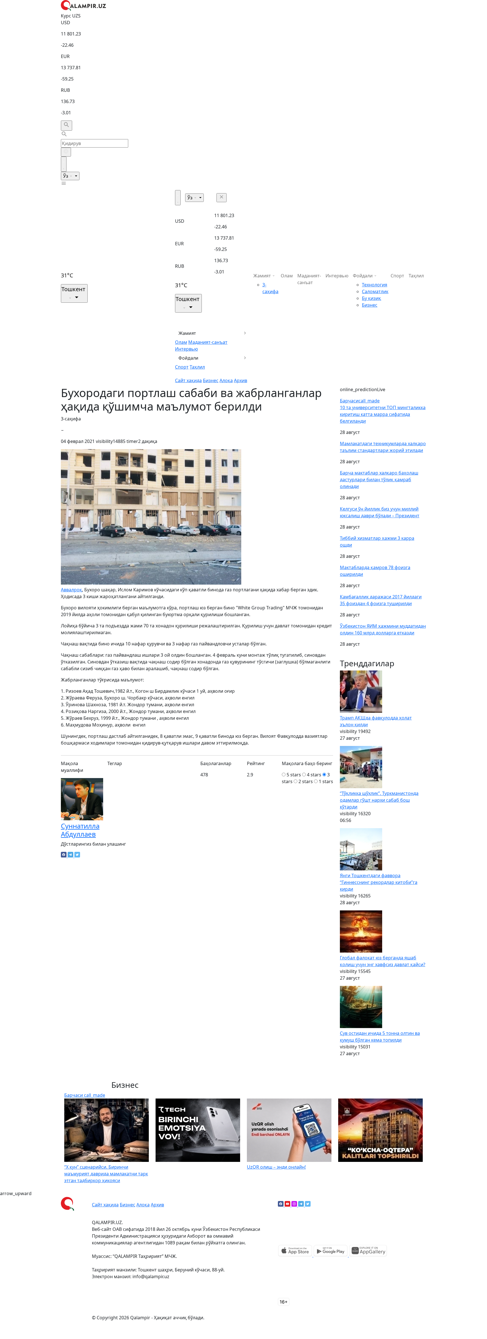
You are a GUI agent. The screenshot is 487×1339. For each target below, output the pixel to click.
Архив (240, 380)
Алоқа (226, 380)
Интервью (186, 349)
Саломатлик (375, 291)
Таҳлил (197, 367)
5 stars (294, 775)
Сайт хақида (188, 380)
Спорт (182, 367)
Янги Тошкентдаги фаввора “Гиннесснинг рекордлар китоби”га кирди (378, 882)
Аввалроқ (71, 590)
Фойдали (188, 358)
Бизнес (210, 380)
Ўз (66, 176)
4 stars (314, 775)
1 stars (326, 781)
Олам (181, 342)
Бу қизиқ (371, 298)
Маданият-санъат (207, 342)
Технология (374, 285)
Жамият (187, 333)
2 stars (305, 781)
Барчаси (360, 401)
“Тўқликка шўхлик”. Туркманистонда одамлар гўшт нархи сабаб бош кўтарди (379, 800)
